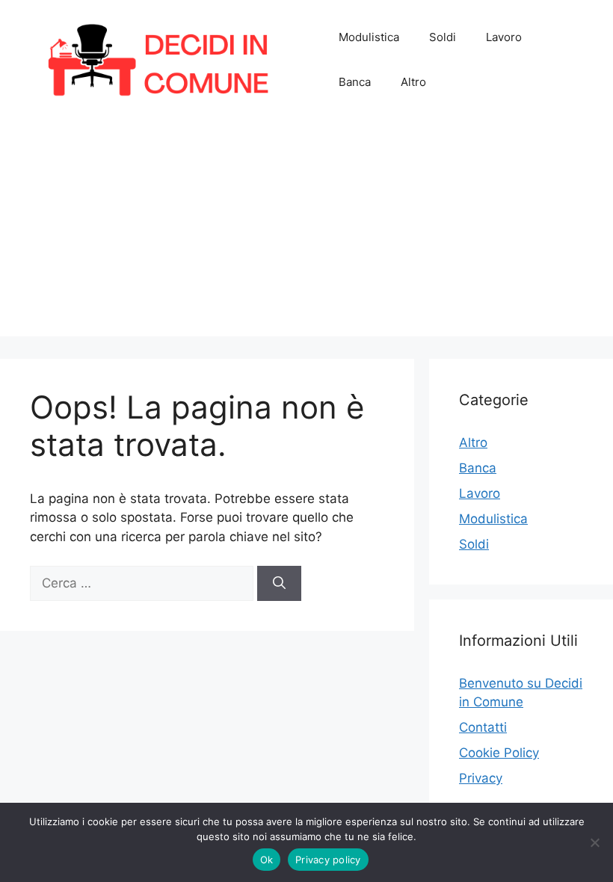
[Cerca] (279, 584)
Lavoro (504, 37)
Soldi (442, 37)
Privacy (480, 778)
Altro (413, 82)
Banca (355, 82)
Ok (267, 860)
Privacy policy (328, 860)
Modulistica (369, 37)
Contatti (483, 727)
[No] (594, 842)
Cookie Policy (499, 752)
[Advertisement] (306, 231)
